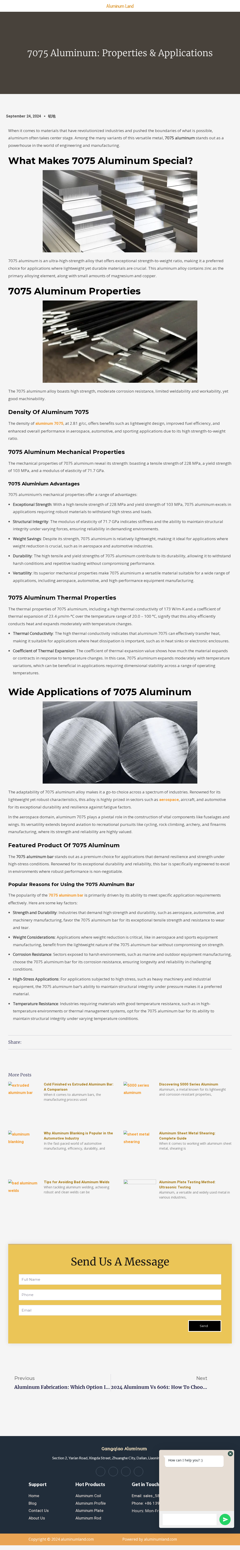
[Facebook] (100, 1471)
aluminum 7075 (49, 423)
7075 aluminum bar (66, 895)
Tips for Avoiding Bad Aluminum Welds (76, 1182)
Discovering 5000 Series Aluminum (188, 1084)
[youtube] (138, 1471)
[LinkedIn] (126, 1471)
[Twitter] (113, 1471)
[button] (230, 1453)
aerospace (169, 799)
